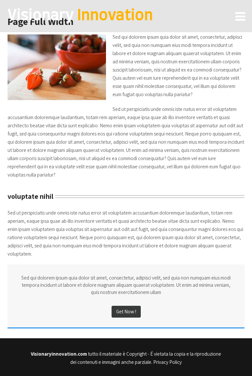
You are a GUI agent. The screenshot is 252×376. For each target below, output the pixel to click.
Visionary (80, 16)
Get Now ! (126, 311)
